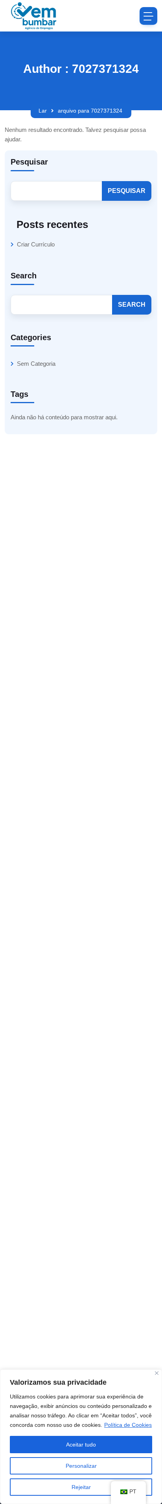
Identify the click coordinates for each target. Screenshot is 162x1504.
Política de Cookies (128, 1425)
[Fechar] (156, 1373)
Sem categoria (36, 363)
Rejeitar (81, 1487)
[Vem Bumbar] (34, 15)
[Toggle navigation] (148, 16)
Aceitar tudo (81, 1444)
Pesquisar (29, 161)
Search (24, 275)
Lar (43, 110)
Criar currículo (36, 244)
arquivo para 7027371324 (90, 110)
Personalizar (81, 1466)
